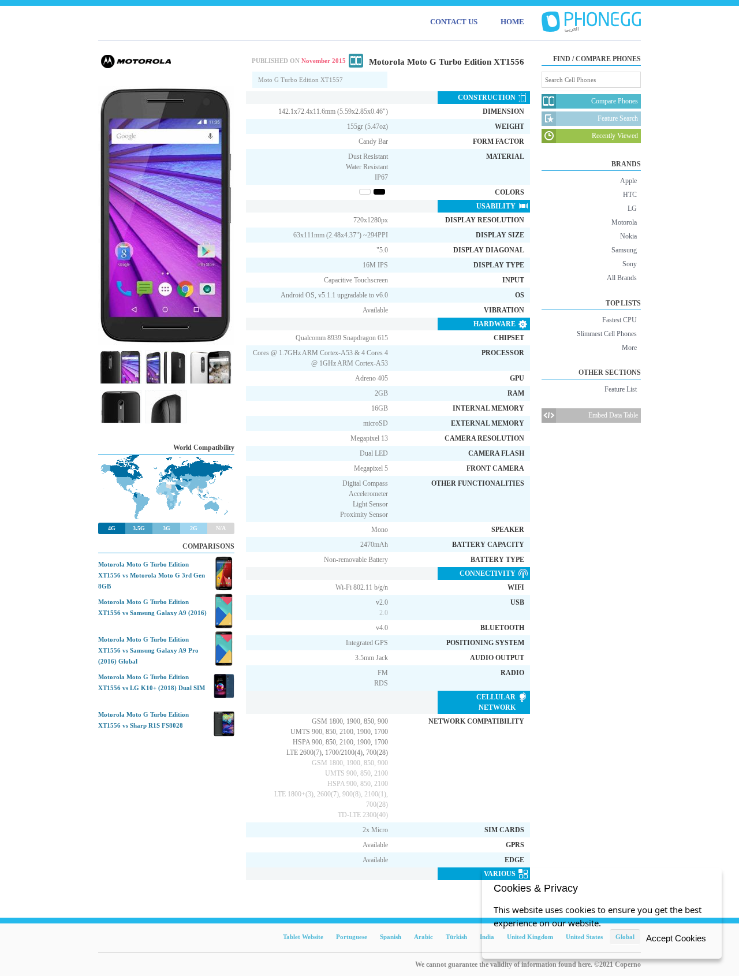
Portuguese (351, 936)
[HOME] (591, 22)
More (629, 348)
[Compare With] (356, 61)
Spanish (390, 936)
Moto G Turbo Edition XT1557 (300, 79)
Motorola (624, 222)
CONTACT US (453, 21)
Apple (628, 181)
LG (632, 208)
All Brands (622, 278)
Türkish (456, 936)
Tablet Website (303, 936)
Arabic (423, 936)
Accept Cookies (676, 938)
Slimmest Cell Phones (607, 334)
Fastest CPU (619, 320)
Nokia (628, 236)
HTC (630, 195)
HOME (512, 21)
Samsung (624, 250)
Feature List (620, 389)
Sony (629, 264)
